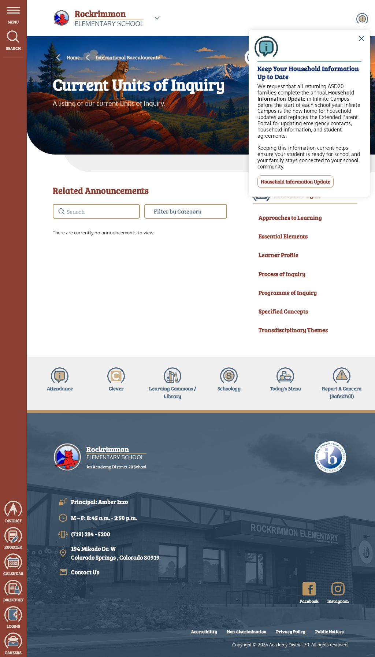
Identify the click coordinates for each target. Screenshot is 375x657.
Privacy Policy (290, 631)
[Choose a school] (157, 18)
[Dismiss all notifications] (362, 19)
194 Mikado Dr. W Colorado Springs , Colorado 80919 (115, 553)
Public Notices (329, 631)
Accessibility (204, 631)
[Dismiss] (361, 38)
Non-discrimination (246, 631)
